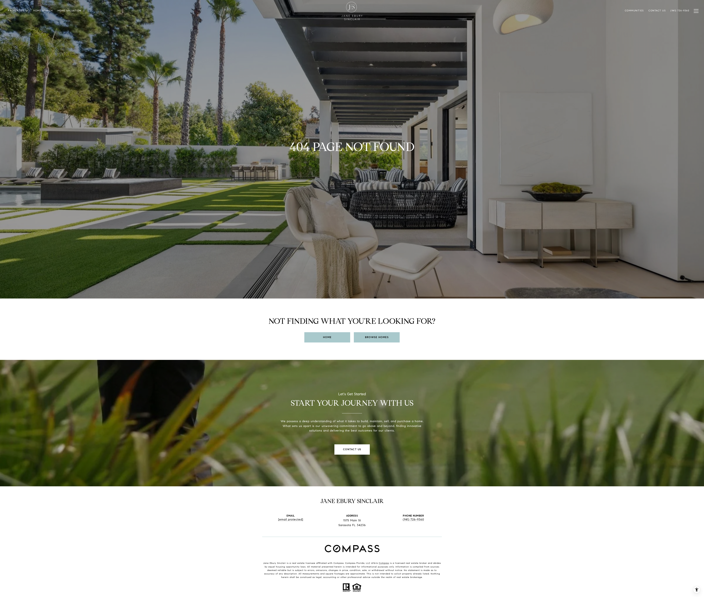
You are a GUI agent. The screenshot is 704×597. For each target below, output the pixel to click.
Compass (384, 563)
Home (327, 337)
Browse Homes (376, 337)
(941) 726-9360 (413, 519)
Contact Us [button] (352, 449)
